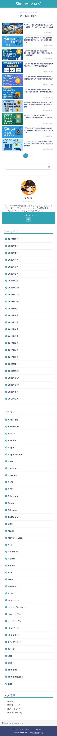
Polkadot (13, 552)
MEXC (11, 531)
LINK (10, 524)
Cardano (12, 468)
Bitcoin (12, 440)
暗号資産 (12, 670)
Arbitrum (13, 420)
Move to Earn (15, 538)
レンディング (14, 642)
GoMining (13, 517)
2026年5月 (13, 253)
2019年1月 (13, 399)
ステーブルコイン (17, 607)
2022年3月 (13, 357)
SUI (10, 572)
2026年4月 (13, 260)
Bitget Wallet (15, 454)
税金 (10, 683)
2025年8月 (13, 315)
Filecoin (12, 510)
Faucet (11, 503)
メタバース (13, 628)
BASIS (11, 433)
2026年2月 (13, 274)
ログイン (11, 701)
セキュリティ (14, 614)
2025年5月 (13, 336)
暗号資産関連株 (16, 677)
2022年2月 (13, 364)
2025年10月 (14, 301)
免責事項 (39, 729)
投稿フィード (13, 705)
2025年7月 (13, 322)
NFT (10, 545)
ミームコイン (14, 621)
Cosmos (12, 475)
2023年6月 (13, 343)
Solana (11, 565)
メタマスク (13, 635)
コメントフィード (16, 709)
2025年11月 (14, 294)
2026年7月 (13, 239)
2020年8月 (13, 392)
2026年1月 (13, 281)
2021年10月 (14, 385)
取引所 (11, 649)
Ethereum (13, 496)
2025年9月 (13, 308)
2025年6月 (13, 329)
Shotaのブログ (28, 3)
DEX (10, 489)
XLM (10, 593)
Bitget (11, 447)
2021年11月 (14, 378)
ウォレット (13, 600)
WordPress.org (14, 712)
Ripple (11, 559)
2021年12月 (14, 371)
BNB (10, 461)
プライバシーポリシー (23, 729)
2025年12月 (14, 288)
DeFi (10, 482)
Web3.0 (12, 586)
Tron (10, 579)
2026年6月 (13, 246)
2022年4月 (13, 350)
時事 (10, 663)
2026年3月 (13, 267)
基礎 (10, 656)
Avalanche (13, 426)
